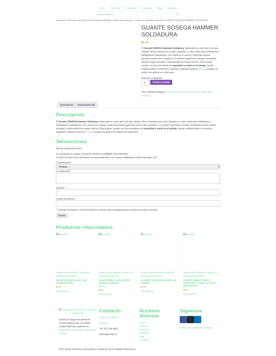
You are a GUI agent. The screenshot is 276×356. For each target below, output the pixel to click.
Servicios (115, 8)
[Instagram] (190, 319)
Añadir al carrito (161, 82)
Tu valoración (63, 171)
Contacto (172, 8)
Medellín (103, 323)
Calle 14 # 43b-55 (108, 317)
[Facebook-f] (183, 319)
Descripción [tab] (66, 105)
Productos (131, 8)
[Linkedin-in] (197, 319)
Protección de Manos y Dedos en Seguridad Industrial (138, 20)
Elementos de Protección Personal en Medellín (89, 20)
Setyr (202, 69)
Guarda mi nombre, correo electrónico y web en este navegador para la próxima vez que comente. (108, 210)
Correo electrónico (66, 199)
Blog (159, 8)
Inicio (102, 8)
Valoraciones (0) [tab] (86, 105)
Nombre (61, 188)
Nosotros (146, 8)
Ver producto (62, 291)
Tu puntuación (64, 162)
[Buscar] (177, 14)
